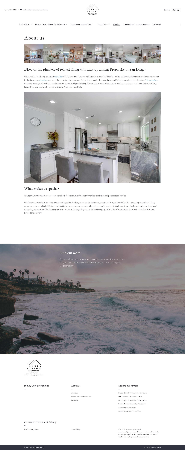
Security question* (67, 323)
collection (58, 76)
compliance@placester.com (127, 432)
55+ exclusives (151, 80)
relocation (43, 80)
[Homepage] (92, 10)
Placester (157, 448)
